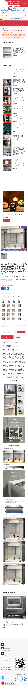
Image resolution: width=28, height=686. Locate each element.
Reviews (18, 337)
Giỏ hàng (24, 3)
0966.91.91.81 (7, 648)
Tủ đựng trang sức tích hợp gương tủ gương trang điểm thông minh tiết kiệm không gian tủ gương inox (18, 90)
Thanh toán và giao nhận (7, 664)
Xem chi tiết (6, 220)
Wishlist (11, 3)
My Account (5, 3)
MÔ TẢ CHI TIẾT (7, 337)
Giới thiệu (5, 658)
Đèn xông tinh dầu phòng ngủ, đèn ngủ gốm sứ (13, 215)
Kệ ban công (19, 676)
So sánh (17, 3)
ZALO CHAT (18, 656)
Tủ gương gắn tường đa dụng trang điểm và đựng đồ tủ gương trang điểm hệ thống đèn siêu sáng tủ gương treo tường (19, 117)
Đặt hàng (22, 331)
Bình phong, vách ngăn (21, 672)
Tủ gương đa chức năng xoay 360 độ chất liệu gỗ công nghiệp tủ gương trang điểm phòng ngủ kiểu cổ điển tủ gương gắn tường (19, 137)
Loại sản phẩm (5, 12)
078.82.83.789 (7, 650)
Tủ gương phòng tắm (21, 674)
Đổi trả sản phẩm (6, 667)
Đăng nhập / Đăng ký (15, 5)
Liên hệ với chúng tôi (7, 669)
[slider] (3, 279)
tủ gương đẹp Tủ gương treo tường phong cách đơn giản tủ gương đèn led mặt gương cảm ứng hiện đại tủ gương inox (19, 99)
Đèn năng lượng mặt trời (22, 678)
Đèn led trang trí (20, 680)
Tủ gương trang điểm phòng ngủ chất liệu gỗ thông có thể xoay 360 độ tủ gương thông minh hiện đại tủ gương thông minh (19, 81)
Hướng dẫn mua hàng (7, 661)
